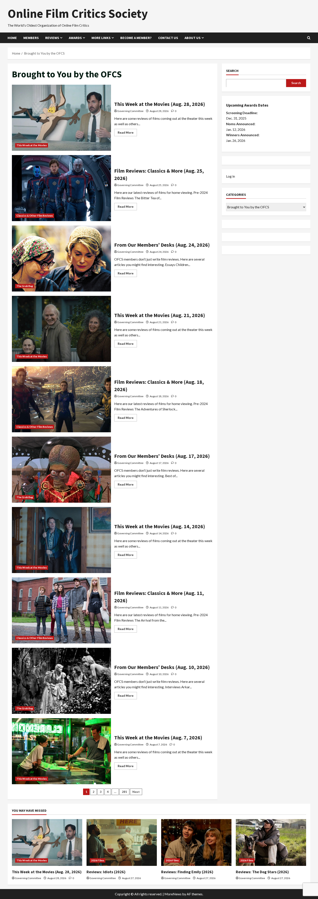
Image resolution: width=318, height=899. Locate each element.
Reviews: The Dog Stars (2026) (262, 871)
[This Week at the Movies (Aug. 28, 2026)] (47, 842)
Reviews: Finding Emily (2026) (187, 871)
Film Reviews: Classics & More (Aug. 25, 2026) (61, 188)
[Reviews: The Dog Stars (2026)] (271, 842)
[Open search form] (308, 38)
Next (136, 792)
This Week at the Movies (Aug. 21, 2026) (61, 329)
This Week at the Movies (31, 145)
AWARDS (75, 38)
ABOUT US (193, 38)
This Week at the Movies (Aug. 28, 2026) (61, 118)
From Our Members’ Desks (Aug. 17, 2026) (61, 470)
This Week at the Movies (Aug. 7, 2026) (61, 751)
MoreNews (172, 894)
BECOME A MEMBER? (136, 38)
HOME (12, 38)
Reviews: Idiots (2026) (106, 871)
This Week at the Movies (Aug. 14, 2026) (61, 540)
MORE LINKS (101, 38)
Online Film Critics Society (78, 13)
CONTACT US (168, 38)
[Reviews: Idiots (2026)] (122, 842)
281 (124, 792)
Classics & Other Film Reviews (34, 215)
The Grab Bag (24, 286)
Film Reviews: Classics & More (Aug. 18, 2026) (61, 399)
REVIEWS (52, 38)
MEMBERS (31, 38)
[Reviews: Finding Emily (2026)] (196, 842)
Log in (230, 176)
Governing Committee (130, 111)
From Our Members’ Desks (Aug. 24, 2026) (61, 258)
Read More (127, 133)
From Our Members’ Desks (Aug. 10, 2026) (61, 681)
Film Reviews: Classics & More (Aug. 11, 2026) (61, 610)
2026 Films (97, 860)
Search (232, 70)
